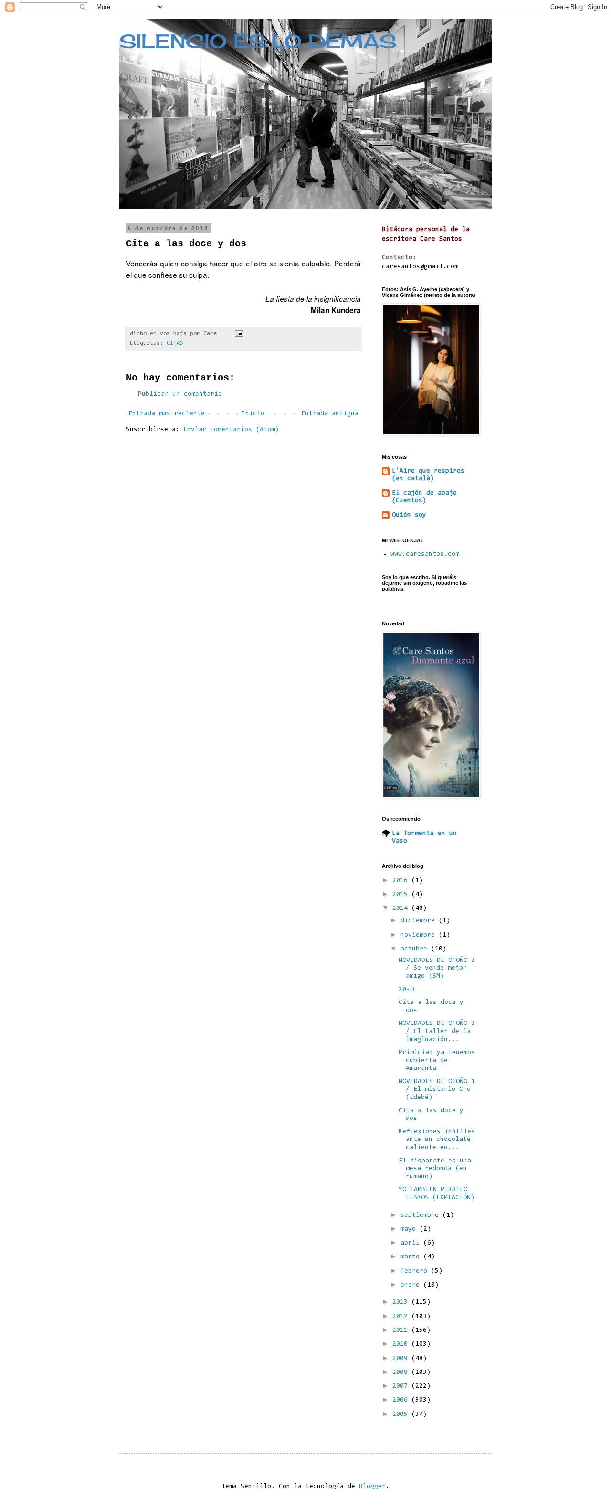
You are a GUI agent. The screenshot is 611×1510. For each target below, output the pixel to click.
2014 (401, 908)
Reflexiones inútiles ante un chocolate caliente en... (437, 1140)
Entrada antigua (329, 414)
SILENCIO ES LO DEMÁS (257, 41)
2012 (401, 1316)
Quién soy (409, 515)
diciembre (419, 921)
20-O (406, 989)
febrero (415, 1271)
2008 (401, 1372)
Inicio (253, 414)
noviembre (419, 935)
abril (411, 1243)
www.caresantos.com (424, 554)
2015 (401, 894)
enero (411, 1285)
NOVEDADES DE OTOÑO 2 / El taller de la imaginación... (437, 1031)
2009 (401, 1358)
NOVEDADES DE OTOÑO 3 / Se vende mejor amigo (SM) (437, 968)
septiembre (421, 1215)
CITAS (175, 343)
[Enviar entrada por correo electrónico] (239, 334)
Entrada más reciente (166, 414)
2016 (401, 880)
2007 (401, 1386)
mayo (410, 1229)
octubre (415, 949)
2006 (401, 1400)
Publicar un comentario (180, 394)
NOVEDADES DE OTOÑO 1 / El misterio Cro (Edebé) (437, 1089)
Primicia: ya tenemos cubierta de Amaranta (437, 1060)
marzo (411, 1257)
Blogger (372, 1486)
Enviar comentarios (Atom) (231, 429)
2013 (401, 1302)
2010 (401, 1344)
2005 (401, 1414)
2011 (401, 1330)
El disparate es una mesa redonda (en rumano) (435, 1169)
